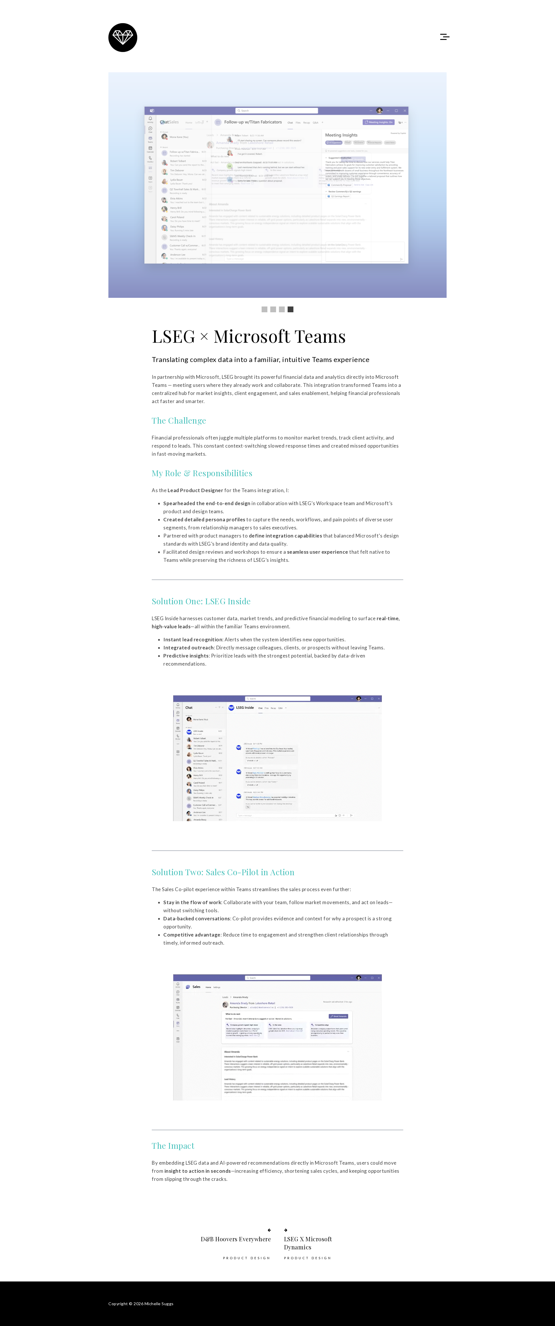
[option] (277, 185)
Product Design (247, 1258)
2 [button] (273, 309)
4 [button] (290, 309)
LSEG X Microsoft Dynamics (308, 1243)
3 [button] (282, 309)
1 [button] (264, 309)
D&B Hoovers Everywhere (236, 1239)
